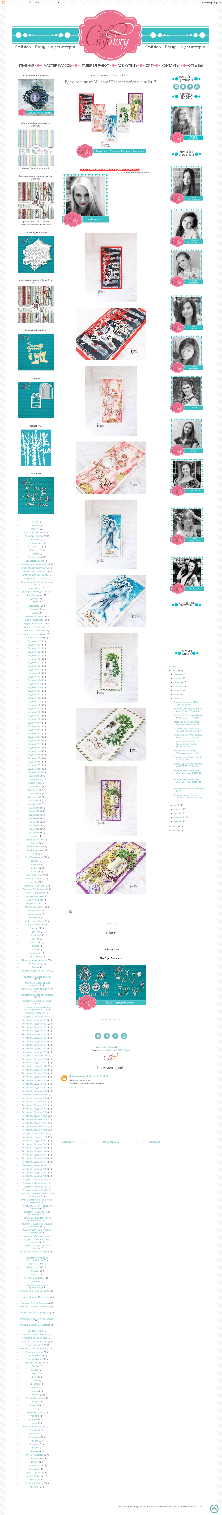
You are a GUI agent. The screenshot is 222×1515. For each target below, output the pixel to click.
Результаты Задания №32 (35, 1105)
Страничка (34, 1395)
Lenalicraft (34, 1469)
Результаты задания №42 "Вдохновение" (186, 703)
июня (177, 698)
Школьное (35, 1451)
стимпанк (35, 1387)
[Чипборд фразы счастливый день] (71, 912)
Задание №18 (35, 645)
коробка (35, 871)
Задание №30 (35, 687)
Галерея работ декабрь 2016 (35, 568)
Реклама (34, 1271)
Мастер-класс (34, 910)
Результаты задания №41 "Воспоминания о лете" (186, 751)
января (177, 821)
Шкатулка (35, 1444)
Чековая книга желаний (35, 1426)
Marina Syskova (34, 1476)
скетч (35, 1373)
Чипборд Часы (111, 949)
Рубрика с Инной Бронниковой (35, 1306)
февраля (178, 817)
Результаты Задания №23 (35, 1070)
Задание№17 (35, 804)
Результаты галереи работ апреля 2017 (37, 984)
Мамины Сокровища (35, 893)
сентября (179, 686)
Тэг (35, 1409)
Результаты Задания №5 (35, 1165)
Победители (35, 953)
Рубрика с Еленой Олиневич (35, 1303)
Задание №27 (35, 677)
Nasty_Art (35, 1480)
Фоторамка (35, 1419)
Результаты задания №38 (35, 1126)
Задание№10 (35, 779)
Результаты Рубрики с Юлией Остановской (36, 1231)
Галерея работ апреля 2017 (35, 564)
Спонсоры (35, 1384)
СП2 (35, 1380)
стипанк (35, 1391)
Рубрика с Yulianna (34, 1345)
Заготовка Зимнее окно (35, 627)
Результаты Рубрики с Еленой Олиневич (37, 1207)
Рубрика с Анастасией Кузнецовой (37, 1286)
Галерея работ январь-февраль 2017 (37, 583)
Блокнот (34, 550)
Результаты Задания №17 (35, 1045)
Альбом (35, 529)
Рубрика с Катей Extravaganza (35, 1313)
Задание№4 (35, 815)
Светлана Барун (34, 1359)
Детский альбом (34, 595)
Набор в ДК (35, 917)
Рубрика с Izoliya (35, 1331)
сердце (35, 1370)
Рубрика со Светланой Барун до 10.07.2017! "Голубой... (187, 716)
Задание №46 (35, 744)
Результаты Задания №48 (35, 1158)
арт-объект (35, 539)
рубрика (35, 1281)
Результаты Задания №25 (35, 1077)
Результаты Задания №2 (35, 1055)
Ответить (74, 1087)
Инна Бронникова (34, 850)
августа (178, 690)
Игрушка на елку (35, 847)
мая (176, 805)
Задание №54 (35, 772)
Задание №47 (35, 747)
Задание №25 (35, 669)
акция (35, 525)
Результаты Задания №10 (35, 1020)
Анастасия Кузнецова (34, 532)
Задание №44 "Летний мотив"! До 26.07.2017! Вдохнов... (188, 710)
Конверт (35, 864)
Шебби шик (35, 1433)
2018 (174, 666)
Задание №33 (35, 698)
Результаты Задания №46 (35, 1155)
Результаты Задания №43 (35, 1147)
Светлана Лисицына (35, 1363)
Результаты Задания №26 (35, 1080)
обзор (35, 939)
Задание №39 (35, 719)
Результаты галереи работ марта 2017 (36, 996)
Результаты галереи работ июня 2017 (37, 990)
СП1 (34, 1377)
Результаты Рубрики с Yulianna (35, 1252)
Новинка (34, 928)
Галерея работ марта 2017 (35, 575)
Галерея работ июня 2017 (111, 1050)
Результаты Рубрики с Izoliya (35, 1236)
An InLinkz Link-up (111, 1019)
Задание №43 (35, 733)
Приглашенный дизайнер (35, 960)
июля (177, 694)
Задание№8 (35, 829)
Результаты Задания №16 (35, 1041)
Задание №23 (35, 662)
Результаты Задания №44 (35, 1151)
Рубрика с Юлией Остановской (35, 1325)
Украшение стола (35, 1412)
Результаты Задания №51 (35, 1172)
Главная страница (110, 1142)
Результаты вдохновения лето (35, 971)
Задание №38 (35, 715)
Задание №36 (35, 708)
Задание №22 (35, 659)
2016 (174, 826)
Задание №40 (35, 723)
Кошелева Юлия (34, 878)
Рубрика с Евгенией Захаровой (35, 1291)
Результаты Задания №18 (35, 1048)
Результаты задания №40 (35, 1137)
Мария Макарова (35, 903)
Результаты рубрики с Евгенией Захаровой (37, 1201)
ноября (178, 678)
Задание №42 (35, 730)
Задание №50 (35, 758)
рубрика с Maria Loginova (35, 1338)
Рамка (35, 967)
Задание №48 (35, 751)
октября (178, 682)
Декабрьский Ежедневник (35, 591)
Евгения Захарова (34, 616)
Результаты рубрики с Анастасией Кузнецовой (37, 1195)
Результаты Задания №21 (35, 1062)
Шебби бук (35, 1430)
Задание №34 (35, 701)
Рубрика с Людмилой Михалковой (36, 1319)
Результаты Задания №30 (35, 1098)
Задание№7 (35, 825)
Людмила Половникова (34, 889)
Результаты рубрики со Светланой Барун (36, 1259)
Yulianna (126, 1050)
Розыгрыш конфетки (34, 1278)
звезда (35, 836)
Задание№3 (35, 811)
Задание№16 (35, 800)
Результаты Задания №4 (35, 1133)
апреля (178, 809)
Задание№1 (35, 776)
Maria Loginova (34, 1472)
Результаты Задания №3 (35, 1094)
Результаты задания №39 (35, 1130)
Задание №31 (35, 691)
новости (35, 932)
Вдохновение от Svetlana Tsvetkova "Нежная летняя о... (187, 797)
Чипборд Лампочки (111, 958)
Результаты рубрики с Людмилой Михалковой (37, 1225)
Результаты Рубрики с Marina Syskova (37, 1246)
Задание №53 (35, 769)
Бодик (35, 554)
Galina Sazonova (35, 1458)
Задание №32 (35, 694)
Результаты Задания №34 (35, 1112)
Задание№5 (35, 818)
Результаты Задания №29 (35, 1091)
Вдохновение (34, 557)
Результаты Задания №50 (35, 1169)
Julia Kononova (34, 1465)
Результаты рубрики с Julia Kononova (37, 1240)
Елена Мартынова (34, 620)
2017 (174, 670)
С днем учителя (35, 1355)
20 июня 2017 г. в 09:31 (98, 1076)
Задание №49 (35, 754)
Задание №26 (35, 673)
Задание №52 (35, 765)
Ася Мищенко (34, 543)
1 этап (35, 522)
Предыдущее (153, 1142)
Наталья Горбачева (34, 925)
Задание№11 (35, 783)
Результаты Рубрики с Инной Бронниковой (37, 1213)
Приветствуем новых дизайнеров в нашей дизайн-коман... (185, 744)
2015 (174, 830)
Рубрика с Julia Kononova (35, 1334)
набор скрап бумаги (35, 921)
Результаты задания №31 (35, 1101)
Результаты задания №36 (35, 1119)
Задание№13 (35, 790)
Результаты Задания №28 (35, 1087)
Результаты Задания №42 (35, 1144)
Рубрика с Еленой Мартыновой (35, 1297)
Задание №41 (35, 726)
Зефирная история (35, 840)
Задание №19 (35, 648)
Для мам (34, 609)
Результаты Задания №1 (35, 1016)
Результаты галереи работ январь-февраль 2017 (37, 1008)
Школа (35, 1448)
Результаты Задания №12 (35, 1027)
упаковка (35, 1416)
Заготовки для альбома (35, 634)
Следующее (68, 1142)
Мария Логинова (35, 900)
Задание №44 (35, 737)
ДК (34, 602)
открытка (34, 942)
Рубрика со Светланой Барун (35, 1348)
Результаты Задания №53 (35, 1176)
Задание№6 (35, 822)
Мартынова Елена (34, 907)
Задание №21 (35, 655)
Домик (35, 613)
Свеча (35, 1366)
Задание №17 (35, 641)
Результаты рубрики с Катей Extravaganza (37, 1219)
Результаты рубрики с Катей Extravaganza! (187, 758)
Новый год (35, 935)
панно (35, 949)
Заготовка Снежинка (35, 630)
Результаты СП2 (35, 1267)
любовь (35, 882)
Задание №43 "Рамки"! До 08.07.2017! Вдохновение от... (187, 773)
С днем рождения (35, 1352)
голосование (35, 588)
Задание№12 (35, 786)
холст (35, 1423)
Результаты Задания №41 (35, 1141)
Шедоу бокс (35, 1437)
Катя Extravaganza (34, 857)
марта (177, 813)
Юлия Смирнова (77, 1076)
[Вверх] (214, 1509)
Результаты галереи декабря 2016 (37, 978)
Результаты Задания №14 (35, 1034)
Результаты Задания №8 (35, 1187)
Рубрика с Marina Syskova (35, 1341)
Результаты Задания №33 (35, 1109)
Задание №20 (35, 652)
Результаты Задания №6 (35, 1179)
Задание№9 (35, 832)
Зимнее (35, 843)
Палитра (35, 946)
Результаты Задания (35, 1013)
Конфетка (35, 868)
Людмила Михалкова (34, 886)
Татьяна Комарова (35, 1398)
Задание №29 (35, 684)
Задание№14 (35, 793)
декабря (178, 674)
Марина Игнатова (34, 896)
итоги (35, 854)
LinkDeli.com (111, 923)
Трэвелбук (35, 1405)
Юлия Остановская (34, 1455)
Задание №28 (35, 680)
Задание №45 (35, 740)
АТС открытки (35, 546)
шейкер (35, 1441)
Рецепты (35, 1274)
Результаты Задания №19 (35, 1052)
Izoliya (34, 1462)
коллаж (35, 861)
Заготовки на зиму (35, 637)
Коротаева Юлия (34, 875)
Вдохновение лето (35, 561)
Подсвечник (35, 956)
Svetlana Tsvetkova (34, 1483)
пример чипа (34, 963)
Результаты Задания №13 (35, 1031)
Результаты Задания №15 (35, 1038)
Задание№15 (35, 797)
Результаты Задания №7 (35, 1183)
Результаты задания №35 (35, 1116)
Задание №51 (35, 762)
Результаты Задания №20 (35, 1059)
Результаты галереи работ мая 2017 (37, 1002)
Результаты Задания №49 (35, 1162)
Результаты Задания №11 (35, 1024)
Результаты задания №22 (35, 1066)
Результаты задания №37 (35, 1123)
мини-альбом (35, 914)
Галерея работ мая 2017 (35, 578)
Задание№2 (35, 808)
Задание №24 (35, 666)
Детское (34, 599)
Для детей (34, 606)
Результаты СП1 (35, 1264)
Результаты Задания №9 (35, 1190)
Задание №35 (35, 705)
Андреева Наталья (34, 536)
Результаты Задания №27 (35, 1084)
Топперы (35, 1401)
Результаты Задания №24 (35, 1073)
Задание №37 (35, 712)
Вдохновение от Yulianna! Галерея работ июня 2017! (187, 723)
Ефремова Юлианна (34, 623)
